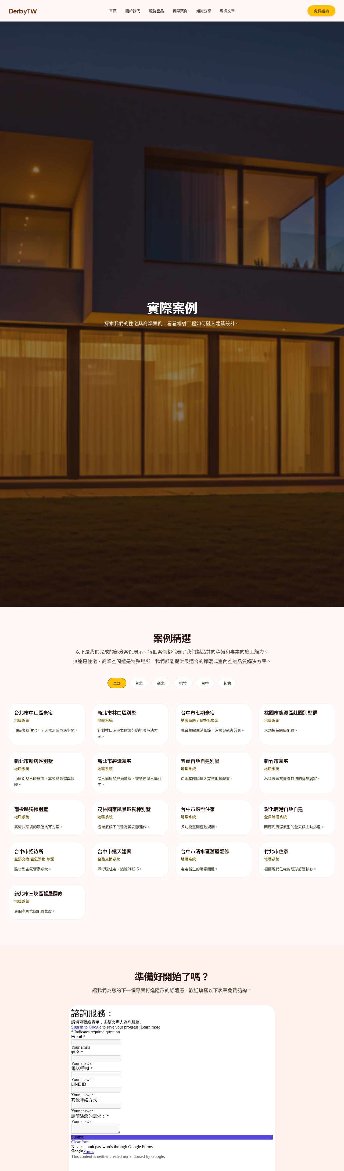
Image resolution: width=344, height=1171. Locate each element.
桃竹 (183, 683)
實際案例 (180, 10)
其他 (227, 683)
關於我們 (132, 10)
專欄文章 (227, 10)
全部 (117, 683)
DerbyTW (23, 11)
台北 (139, 683)
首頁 (113, 10)
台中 (205, 683)
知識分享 (203, 10)
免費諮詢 (321, 10)
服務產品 (156, 10)
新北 (161, 683)
